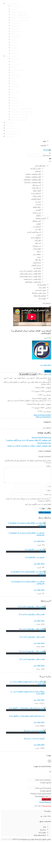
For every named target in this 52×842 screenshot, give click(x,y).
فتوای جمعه (15, 28)
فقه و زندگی (15, 34)
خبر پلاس (14, 81)
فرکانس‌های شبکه (12, 133)
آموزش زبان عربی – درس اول (34, 738)
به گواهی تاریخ (16, 75)
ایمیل (48, 490)
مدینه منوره (15, 100)
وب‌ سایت (47, 494)
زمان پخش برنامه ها (13, 131)
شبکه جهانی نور (45, 365)
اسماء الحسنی (16, 37)
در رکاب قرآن (15, 26)
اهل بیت (14, 67)
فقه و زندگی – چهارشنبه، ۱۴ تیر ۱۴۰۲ (31, 659)
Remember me (41, 796)
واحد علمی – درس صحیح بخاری (21, 114)
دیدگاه (48, 466)
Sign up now (46, 806)
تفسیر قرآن (15, 86)
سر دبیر (13, 42)
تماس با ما (9, 136)
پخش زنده (9, 125)
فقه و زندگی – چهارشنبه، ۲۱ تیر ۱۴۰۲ (31, 637)
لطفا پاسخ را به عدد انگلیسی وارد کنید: (38, 504)
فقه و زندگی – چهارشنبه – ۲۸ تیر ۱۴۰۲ (31, 614)
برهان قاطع (15, 45)
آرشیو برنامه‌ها (11, 56)
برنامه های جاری (11, 3)
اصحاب (13, 62)
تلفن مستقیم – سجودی (19, 14)
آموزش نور (15, 106)
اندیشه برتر (15, 64)
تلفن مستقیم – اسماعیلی (20, 17)
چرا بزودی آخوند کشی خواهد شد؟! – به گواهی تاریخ (26, 716)
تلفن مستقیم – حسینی (19, 12)
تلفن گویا (14, 78)
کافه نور (14, 48)
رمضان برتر (15, 92)
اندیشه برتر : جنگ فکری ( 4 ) (34, 557)
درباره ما (43, 829)
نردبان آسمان (16, 103)
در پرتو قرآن (15, 84)
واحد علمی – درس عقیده (19, 117)
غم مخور (14, 9)
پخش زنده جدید (11, 128)
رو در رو (13, 39)
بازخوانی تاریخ (16, 31)
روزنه (13, 95)
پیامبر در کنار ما (16, 6)
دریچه (13, 89)
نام (49, 486)
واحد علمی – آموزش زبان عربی (22, 109)
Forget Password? (45, 802)
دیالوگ (13, 53)
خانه (44, 827)
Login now (46, 799)
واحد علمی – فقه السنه (19, 120)
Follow (47, 371)
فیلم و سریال (10, 122)
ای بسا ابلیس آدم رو (18, 70)
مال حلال (14, 97)
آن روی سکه (15, 23)
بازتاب (13, 73)
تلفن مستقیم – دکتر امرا (19, 20)
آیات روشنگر (15, 59)
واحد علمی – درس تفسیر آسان (21, 111)
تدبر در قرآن (15, 50)
